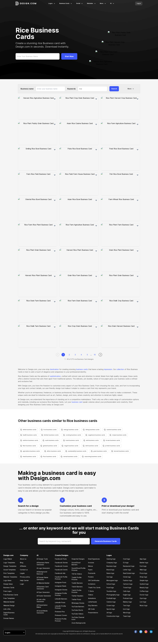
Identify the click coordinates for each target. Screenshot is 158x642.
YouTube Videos (77, 614)
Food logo (110, 587)
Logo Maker (7, 559)
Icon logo (126, 609)
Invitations (91, 584)
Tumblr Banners (77, 583)
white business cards (29, 429)
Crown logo (111, 605)
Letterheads (92, 602)
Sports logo (111, 609)
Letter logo (127, 570)
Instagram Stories (61, 590)
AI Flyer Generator (43, 592)
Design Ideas (8, 584)
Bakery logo (127, 602)
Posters (91, 577)
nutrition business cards (30, 440)
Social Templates (9, 570)
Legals (22, 573)
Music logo (143, 605)
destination (54, 369)
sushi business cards (52, 440)
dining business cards (92, 429)
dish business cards (91, 446)
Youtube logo (111, 591)
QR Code (91, 609)
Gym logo (143, 598)
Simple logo (144, 580)
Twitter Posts (76, 599)
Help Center (24, 580)
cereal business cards (70, 456)
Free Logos (7, 591)
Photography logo (113, 595)
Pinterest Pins (60, 612)
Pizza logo (143, 573)
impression (108, 369)
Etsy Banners (92, 605)
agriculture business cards (31, 451)
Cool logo (126, 559)
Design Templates (9, 566)
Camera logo (111, 602)
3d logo (109, 612)
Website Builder (9, 602)
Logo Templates (9, 562)
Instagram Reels (60, 586)
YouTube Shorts (77, 610)
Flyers (90, 570)
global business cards (50, 446)
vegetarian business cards (96, 435)
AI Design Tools (42, 559)
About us (23, 559)
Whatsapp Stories (78, 603)
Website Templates (10, 577)
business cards (82, 369)
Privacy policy (25, 577)
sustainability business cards (77, 451)
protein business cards (112, 446)
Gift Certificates (93, 580)
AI (110, 3)
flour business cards (49, 456)
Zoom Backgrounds (79, 623)
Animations (92, 598)
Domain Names (8, 618)
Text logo (126, 605)
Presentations (93, 612)
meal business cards (29, 456)
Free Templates (9, 598)
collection (120, 369)
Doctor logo (144, 595)
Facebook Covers (61, 566)
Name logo (110, 573)
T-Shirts (91, 591)
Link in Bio (7, 609)
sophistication (55, 376)
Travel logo (127, 587)
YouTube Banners (78, 606)
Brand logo (110, 570)
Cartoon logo (128, 584)
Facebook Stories (61, 562)
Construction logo (113, 616)
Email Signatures (94, 559)
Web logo (143, 570)
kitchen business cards (51, 435)
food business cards (50, 429)
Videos (90, 595)
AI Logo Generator (43, 568)
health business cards (30, 435)
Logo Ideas (7, 580)
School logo (111, 584)
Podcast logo (128, 598)
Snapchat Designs (78, 559)
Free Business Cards (10, 595)
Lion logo (143, 602)
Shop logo (143, 577)
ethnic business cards (54, 451)
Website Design (9, 605)
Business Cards (64, 3)
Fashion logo (127, 580)
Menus (90, 566)
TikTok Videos (77, 574)
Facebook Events (61, 570)
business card (77, 402)
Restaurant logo (128, 566)
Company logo (112, 562)
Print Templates (9, 573)
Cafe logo (126, 591)
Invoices (91, 562)
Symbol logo (144, 584)
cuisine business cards (114, 429)
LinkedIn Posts (60, 602)
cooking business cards (73, 435)
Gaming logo (111, 559)
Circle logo (127, 577)
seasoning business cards (92, 456)
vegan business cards (71, 446)
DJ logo (126, 562)
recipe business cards (119, 435)
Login (22, 584)
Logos (50, 3)
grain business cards (100, 451)
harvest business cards (121, 451)
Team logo (127, 616)
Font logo (143, 566)
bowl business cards (72, 440)
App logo (143, 559)
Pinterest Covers (61, 615)
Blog (21, 562)
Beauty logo (144, 587)
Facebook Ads (60, 573)
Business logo (111, 566)
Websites (90, 3)
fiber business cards (29, 446)
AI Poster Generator (44, 596)
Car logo (110, 577)
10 (95, 355)
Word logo (126, 612)
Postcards (91, 573)
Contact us (24, 570)
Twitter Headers (77, 596)
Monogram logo (112, 580)
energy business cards (71, 429)
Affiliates (23, 566)
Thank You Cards (94, 587)
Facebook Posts (61, 559)
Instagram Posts (60, 582)
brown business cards (113, 440)
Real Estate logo (129, 573)
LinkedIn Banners (61, 599)
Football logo (111, 598)
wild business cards (92, 440)
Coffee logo (144, 591)
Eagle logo (127, 595)
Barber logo (144, 562)
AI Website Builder (43, 583)
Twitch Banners (77, 587)
